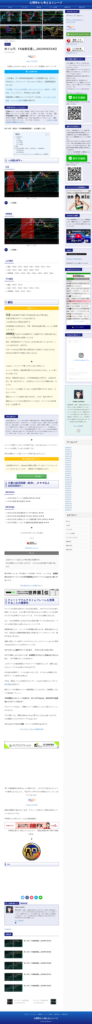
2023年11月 (68, 479)
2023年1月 (68, 501)
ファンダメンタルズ (71, 537)
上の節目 (20, 142)
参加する (88, 323)
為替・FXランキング (71, 44)
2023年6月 (68, 490)
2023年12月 (68, 477)
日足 (19, 139)
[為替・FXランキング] (75, 41)
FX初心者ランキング (31, 548)
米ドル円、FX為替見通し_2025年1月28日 (37, 952)
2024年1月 (68, 475)
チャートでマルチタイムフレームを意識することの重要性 (32, 154)
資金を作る (82, 7)
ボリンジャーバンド (35, 89)
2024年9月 (68, 458)
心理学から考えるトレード (46, 2)
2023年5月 (68, 492)
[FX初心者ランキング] (75, 50)
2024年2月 (68, 473)
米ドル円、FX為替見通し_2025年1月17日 (37, 974)
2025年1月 (68, 449)
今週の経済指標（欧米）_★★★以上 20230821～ (30, 148)
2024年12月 (68, 451)
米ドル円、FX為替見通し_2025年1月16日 (37, 986)
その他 (68, 525)
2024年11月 (68, 454)
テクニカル (24, 7)
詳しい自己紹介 (19, 920)
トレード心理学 (53, 7)
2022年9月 (68, 510)
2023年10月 (68, 482)
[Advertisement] (31, 879)
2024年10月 (68, 456)
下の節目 (20, 144)
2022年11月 (68, 505)
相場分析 (38, 7)
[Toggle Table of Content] (46, 134)
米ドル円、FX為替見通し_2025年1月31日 (37, 941)
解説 (17, 146)
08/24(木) (21, 150)
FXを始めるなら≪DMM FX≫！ (31, 585)
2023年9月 (68, 484)
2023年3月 (68, 497)
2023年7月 (68, 488)
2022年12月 (68, 503)
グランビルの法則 (20, 89)
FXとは (10, 7)
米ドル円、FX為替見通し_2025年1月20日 (37, 963)
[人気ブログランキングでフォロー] (78, 35)
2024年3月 (68, 471)
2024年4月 (68, 469)
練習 (32, 433)
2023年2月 (68, 499)
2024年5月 (68, 467)
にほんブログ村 (31, 61)
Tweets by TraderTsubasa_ (74, 259)
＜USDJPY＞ (19, 137)
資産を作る (67, 7)
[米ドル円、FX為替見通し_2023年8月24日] (36, 897)
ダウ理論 (9, 89)
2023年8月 (68, 486)
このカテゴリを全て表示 (78, 321)
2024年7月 (68, 462)
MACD (47, 89)
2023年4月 (68, 495)
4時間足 (20, 141)
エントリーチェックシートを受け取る (30, 476)
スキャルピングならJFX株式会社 (32, 729)
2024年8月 (68, 460)
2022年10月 (68, 507)
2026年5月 (68, 447)
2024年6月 (68, 464)
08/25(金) (21, 152)
